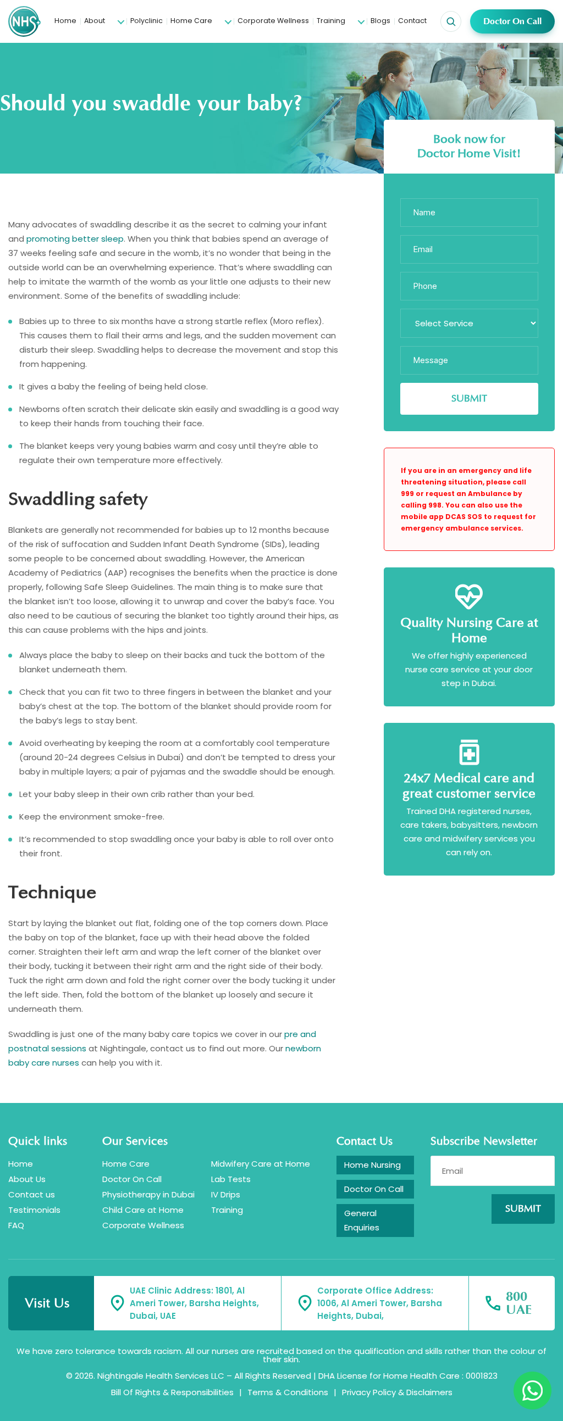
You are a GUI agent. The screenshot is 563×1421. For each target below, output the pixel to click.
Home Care (191, 20)
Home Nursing (372, 1165)
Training (331, 20)
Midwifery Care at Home (260, 1163)
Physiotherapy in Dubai (148, 1194)
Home (65, 20)
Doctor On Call (512, 21)
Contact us (31, 1194)
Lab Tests (231, 1179)
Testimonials (34, 1210)
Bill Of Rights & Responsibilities (172, 1392)
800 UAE (519, 1303)
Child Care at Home (143, 1210)
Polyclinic (146, 20)
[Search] (450, 21)
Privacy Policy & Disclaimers (397, 1392)
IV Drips (225, 1194)
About (94, 20)
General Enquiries (361, 1220)
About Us (27, 1179)
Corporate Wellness (273, 20)
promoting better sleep (75, 238)
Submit (523, 1208)
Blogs (380, 20)
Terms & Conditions (287, 1392)
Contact (412, 20)
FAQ (16, 1225)
